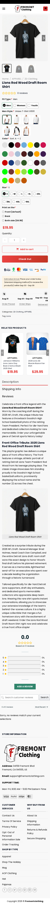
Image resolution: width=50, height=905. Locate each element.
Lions (8, 316)
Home (5, 78)
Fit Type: (7, 99)
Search (44, 697)
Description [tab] (10, 382)
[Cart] (45, 8)
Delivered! (43, 304)
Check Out (25, 259)
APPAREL (16, 78)
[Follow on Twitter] (14, 890)
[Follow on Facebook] (4, 890)
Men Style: (8, 111)
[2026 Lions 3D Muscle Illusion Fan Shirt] (37, 344)
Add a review (25, 686)
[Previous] (6, 38)
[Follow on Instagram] (9, 890)
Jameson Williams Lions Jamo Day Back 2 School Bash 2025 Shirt (12, 365)
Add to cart (27, 249)
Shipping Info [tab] (11, 389)
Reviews (8, 396)
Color (5, 138)
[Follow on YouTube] (34, 890)
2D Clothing (31, 78)
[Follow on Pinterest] (24, 890)
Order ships (25, 304)
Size (5, 187)
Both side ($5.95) (14, 220)
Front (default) (13, 211)
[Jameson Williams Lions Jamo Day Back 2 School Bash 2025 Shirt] (12, 344)
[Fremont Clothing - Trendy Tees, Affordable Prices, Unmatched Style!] (24, 9)
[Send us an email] (19, 890)
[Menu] (3, 8)
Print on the (9, 207)
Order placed (8, 304)
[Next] (43, 38)
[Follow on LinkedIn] (29, 890)
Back (7, 216)
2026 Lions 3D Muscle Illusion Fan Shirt (36, 363)
